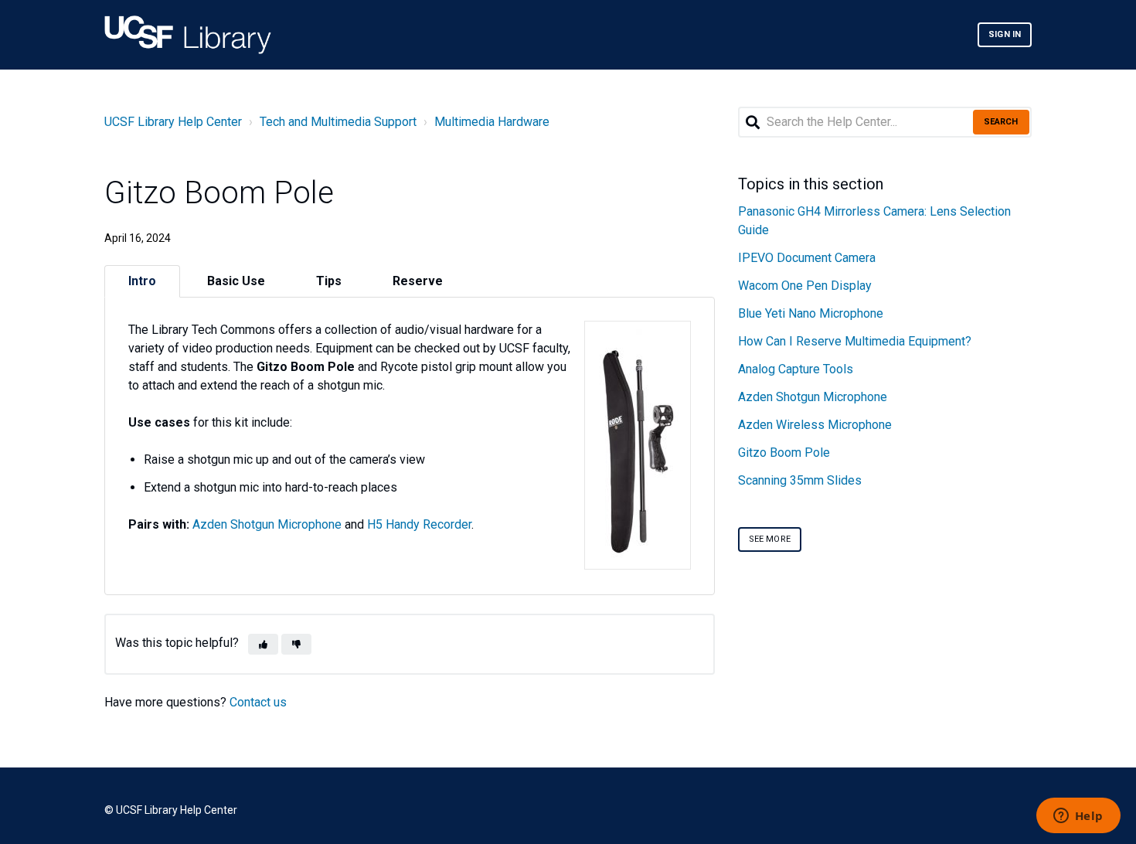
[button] (263, 644)
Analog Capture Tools (795, 369)
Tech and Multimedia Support (338, 121)
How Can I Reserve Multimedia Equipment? (854, 341)
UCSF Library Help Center (173, 121)
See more (770, 539)
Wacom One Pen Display (805, 285)
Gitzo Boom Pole (784, 452)
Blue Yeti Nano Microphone (810, 313)
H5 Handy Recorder (419, 524)
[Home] (187, 34)
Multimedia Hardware (491, 121)
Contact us (258, 702)
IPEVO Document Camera (807, 257)
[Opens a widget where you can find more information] (1078, 817)
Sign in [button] (1004, 34)
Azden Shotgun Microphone (267, 524)
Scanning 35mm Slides (800, 480)
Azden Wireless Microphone (815, 424)
